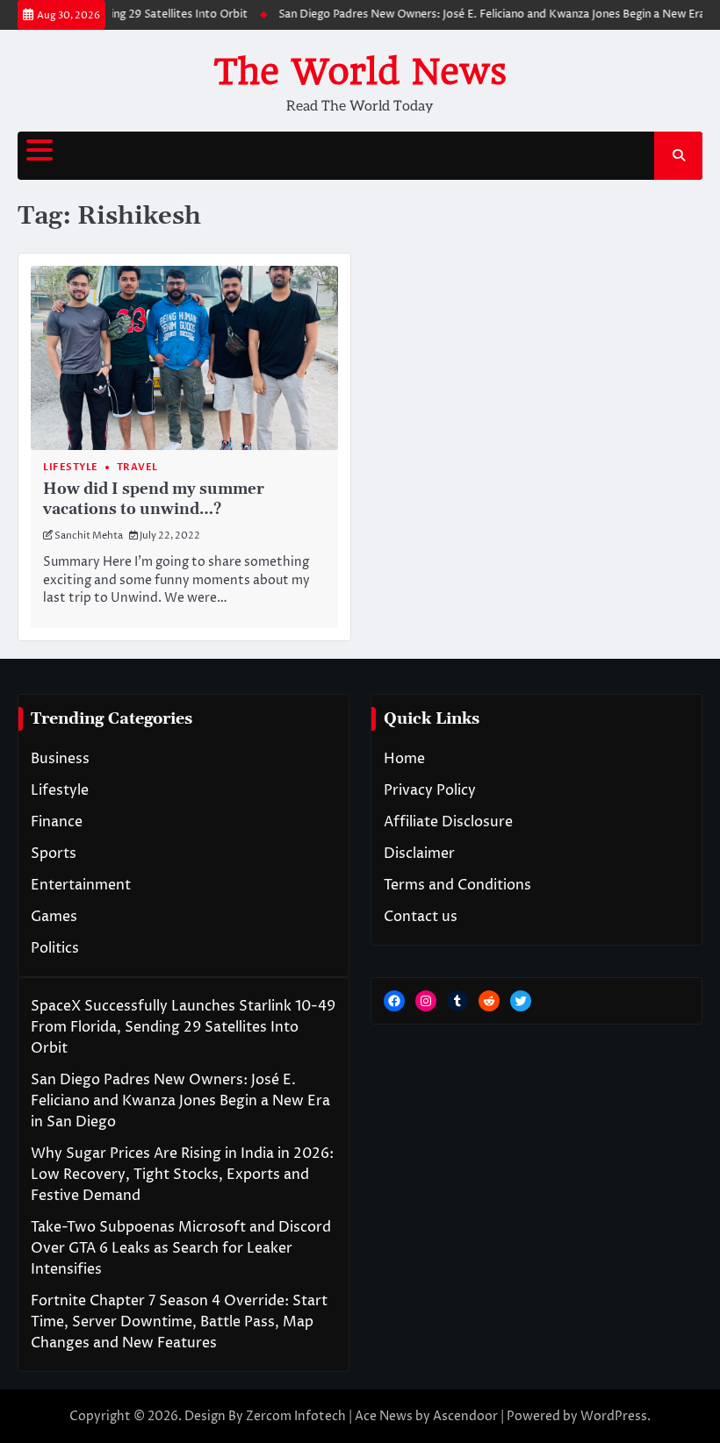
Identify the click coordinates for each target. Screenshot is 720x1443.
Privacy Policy (430, 790)
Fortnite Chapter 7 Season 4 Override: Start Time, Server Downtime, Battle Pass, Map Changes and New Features (179, 1322)
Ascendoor (465, 1416)
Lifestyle (70, 467)
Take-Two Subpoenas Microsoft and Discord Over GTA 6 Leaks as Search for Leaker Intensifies (181, 1248)
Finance (57, 822)
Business (60, 758)
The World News (360, 72)
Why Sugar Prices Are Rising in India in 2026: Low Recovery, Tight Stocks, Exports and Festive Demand (182, 1174)
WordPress (613, 1416)
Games (54, 916)
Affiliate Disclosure (448, 822)
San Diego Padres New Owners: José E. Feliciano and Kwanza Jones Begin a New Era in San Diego (180, 1101)
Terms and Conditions (457, 885)
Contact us (420, 916)
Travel (137, 467)
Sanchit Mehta (88, 535)
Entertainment (81, 885)
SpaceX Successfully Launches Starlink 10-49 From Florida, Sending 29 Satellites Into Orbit (183, 1027)
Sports (53, 853)
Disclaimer (419, 853)
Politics (55, 948)
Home (404, 758)
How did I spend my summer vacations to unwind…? (153, 499)
